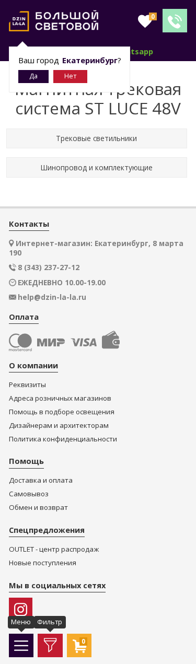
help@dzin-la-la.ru (52, 297)
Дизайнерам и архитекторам (59, 425)
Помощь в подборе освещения (61, 412)
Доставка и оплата (41, 480)
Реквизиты (27, 385)
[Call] (175, 20)
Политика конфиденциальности (63, 439)
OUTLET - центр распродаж (54, 549)
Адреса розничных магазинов (60, 398)
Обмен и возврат (38, 507)
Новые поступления (42, 563)
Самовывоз (29, 494)
